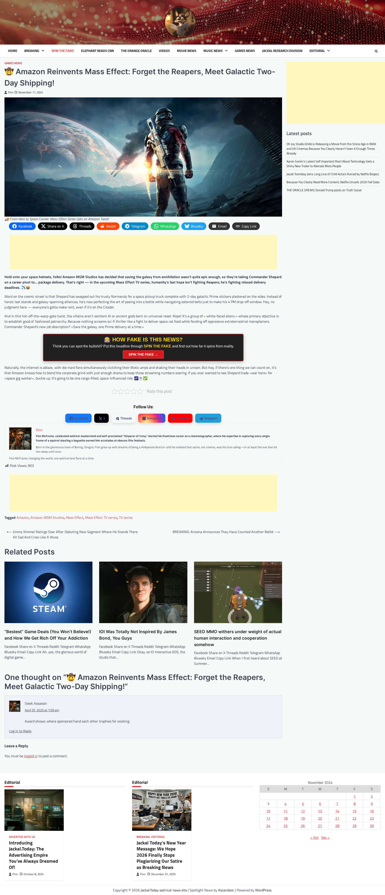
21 (337, 818)
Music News (213, 50)
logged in (31, 756)
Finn (10, 92)
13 (320, 811)
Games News (245, 50)
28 (337, 825)
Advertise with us (22, 837)
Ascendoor (226, 890)
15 (354, 811)
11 (286, 811)
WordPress (263, 890)
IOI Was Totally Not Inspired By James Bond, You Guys (138, 635)
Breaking (31, 50)
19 (303, 818)
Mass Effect (74, 517)
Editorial (317, 50)
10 (268, 811)
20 (320, 818)
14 (337, 811)
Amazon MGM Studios (47, 517)
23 (372, 818)
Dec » (325, 837)
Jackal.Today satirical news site (164, 890)
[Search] (376, 51)
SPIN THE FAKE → (143, 354)
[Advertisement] (143, 252)
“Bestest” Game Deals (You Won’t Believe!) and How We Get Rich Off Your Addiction (47, 635)
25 (286, 825)
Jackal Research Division (282, 50)
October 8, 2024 (34, 874)
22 (354, 818)
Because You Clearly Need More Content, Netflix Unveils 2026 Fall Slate (333, 182)
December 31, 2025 (163, 874)
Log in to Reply (20, 731)
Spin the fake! (62, 50)
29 (354, 825)
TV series (126, 517)
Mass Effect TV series (101, 517)
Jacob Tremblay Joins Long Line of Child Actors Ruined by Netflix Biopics (333, 174)
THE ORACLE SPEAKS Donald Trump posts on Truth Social (324, 190)
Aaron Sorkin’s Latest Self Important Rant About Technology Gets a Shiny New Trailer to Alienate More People (330, 163)
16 (372, 811)
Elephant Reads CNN (97, 50)
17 (268, 818)
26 (303, 825)
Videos (164, 50)
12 (303, 811)
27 (320, 825)
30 (372, 825)
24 (268, 825)
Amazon (22, 517)
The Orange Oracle (136, 50)
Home (12, 50)
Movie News (186, 50)
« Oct (314, 837)
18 (286, 818)
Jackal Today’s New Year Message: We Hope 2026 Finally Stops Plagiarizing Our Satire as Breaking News (161, 854)
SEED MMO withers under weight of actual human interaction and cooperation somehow (237, 638)
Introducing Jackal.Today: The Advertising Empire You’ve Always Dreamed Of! (33, 854)
